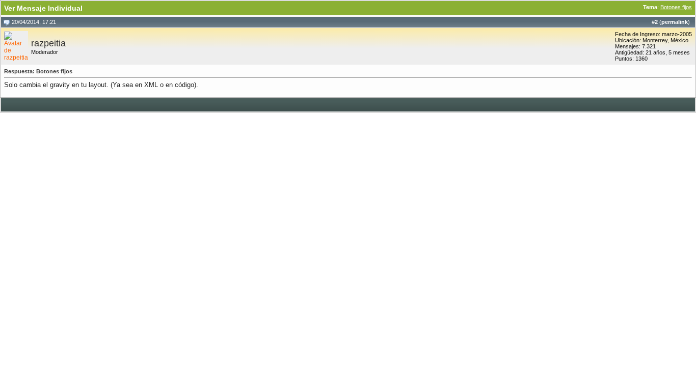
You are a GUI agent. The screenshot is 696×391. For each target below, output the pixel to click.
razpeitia (48, 43)
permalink (674, 22)
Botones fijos (676, 7)
